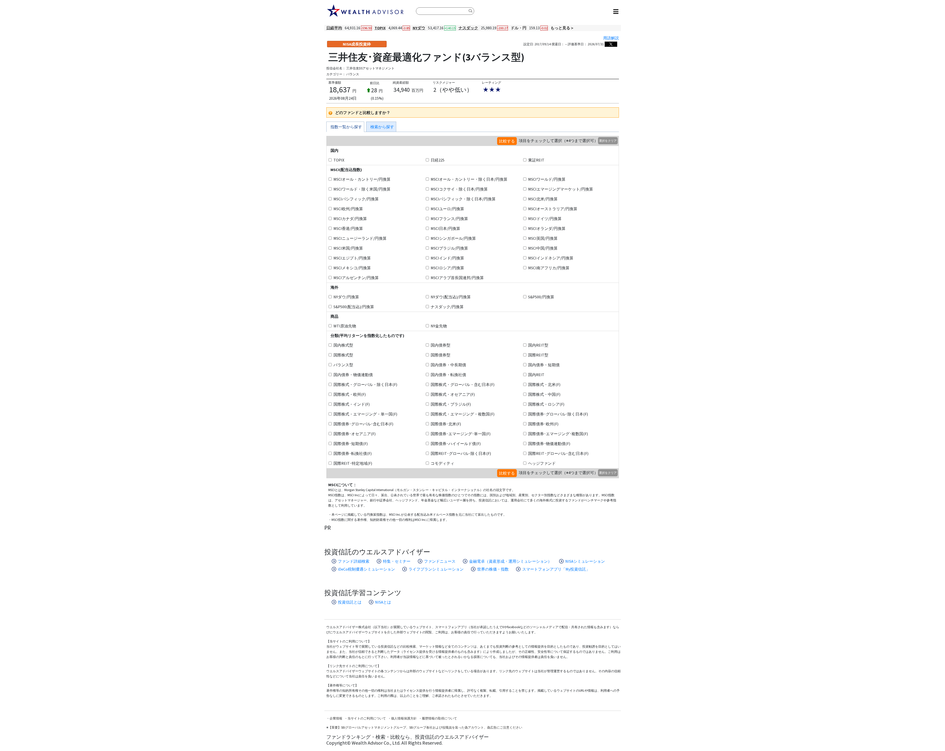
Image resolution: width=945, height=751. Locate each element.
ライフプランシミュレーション (436, 569)
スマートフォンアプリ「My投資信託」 (556, 569)
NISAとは (383, 602)
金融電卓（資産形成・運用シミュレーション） (510, 561)
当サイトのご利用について (366, 718)
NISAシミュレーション (585, 561)
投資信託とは (350, 602)
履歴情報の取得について (439, 718)
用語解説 (611, 37)
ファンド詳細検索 (353, 561)
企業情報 (336, 718)
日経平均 (334, 27)
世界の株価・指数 (493, 569)
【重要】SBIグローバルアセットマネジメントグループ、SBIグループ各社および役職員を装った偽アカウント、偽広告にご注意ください (425, 727)
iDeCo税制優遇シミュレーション (366, 569)
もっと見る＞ (562, 27)
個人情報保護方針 (404, 718)
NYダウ (419, 27)
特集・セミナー (396, 561)
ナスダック (468, 27)
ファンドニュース (440, 561)
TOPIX (380, 27)
